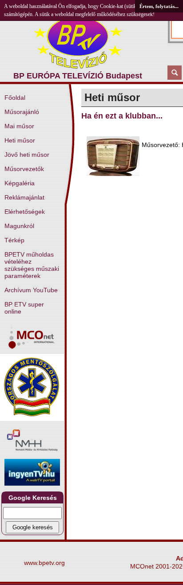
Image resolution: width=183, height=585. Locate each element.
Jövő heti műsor (26, 154)
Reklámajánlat (24, 197)
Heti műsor (19, 140)
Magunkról (19, 225)
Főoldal (14, 97)
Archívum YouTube (31, 290)
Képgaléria (19, 183)
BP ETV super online (24, 308)
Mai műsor (19, 126)
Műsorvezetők (24, 168)
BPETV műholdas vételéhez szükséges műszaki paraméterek (31, 265)
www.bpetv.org (44, 562)
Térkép (14, 240)
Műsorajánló (21, 111)
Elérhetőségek (24, 211)
